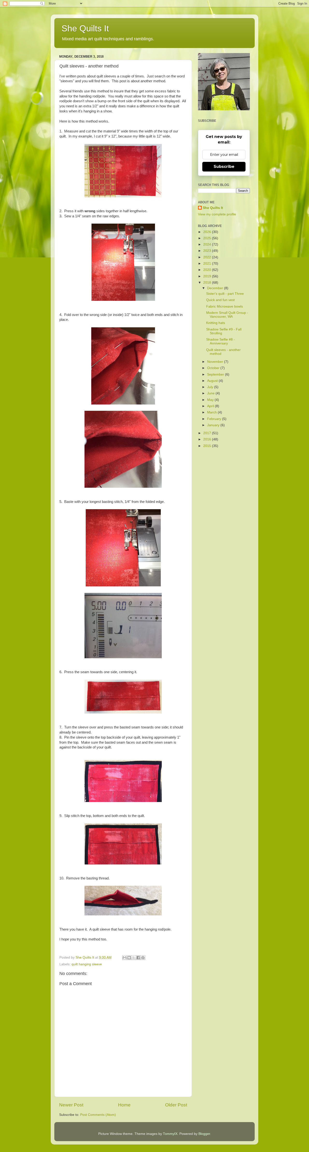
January (213, 425)
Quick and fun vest (220, 300)
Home (124, 1104)
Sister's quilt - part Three (225, 293)
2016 (207, 439)
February (214, 419)
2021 (207, 263)
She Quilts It (85, 28)
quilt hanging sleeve (86, 964)
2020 (207, 270)
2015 (207, 446)
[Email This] (124, 957)
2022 (207, 257)
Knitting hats (215, 323)
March (212, 412)
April (211, 406)
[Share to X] (133, 957)
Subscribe (224, 166)
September (216, 374)
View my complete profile (217, 214)
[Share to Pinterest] (142, 957)
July (210, 387)
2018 (207, 282)
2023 (207, 251)
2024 (207, 244)
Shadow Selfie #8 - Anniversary (220, 341)
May (211, 400)
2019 (207, 276)
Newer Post (71, 1104)
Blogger (204, 1134)
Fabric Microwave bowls (224, 306)
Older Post (176, 1104)
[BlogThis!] (129, 957)
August (213, 381)
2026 (207, 232)
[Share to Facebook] (138, 957)
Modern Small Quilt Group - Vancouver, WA (227, 314)
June (211, 393)
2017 (207, 433)
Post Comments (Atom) (98, 1115)
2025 (207, 238)
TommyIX (170, 1134)
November (215, 361)
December (215, 288)
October (213, 368)
